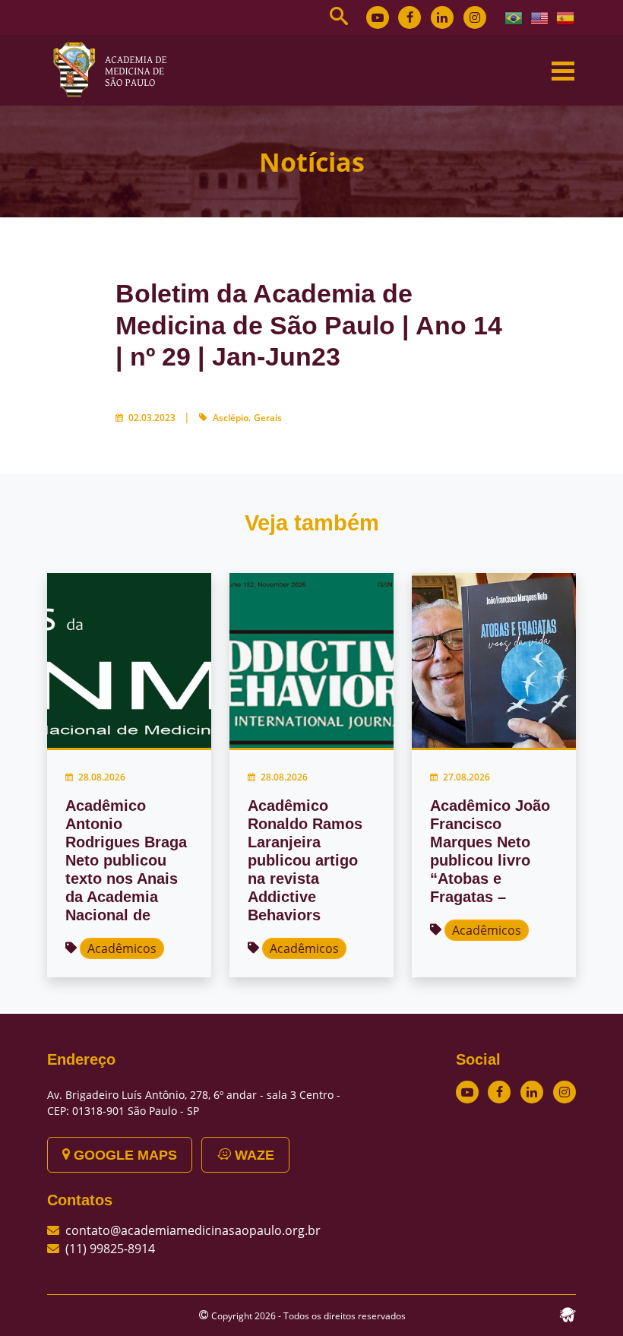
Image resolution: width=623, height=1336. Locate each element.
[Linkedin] (442, 17)
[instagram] (474, 17)
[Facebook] (409, 17)
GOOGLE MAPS (123, 1155)
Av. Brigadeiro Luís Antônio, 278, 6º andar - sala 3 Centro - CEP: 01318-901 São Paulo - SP (193, 1102)
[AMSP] (115, 69)
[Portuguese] (514, 16)
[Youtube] (377, 17)
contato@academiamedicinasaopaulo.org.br (193, 1230)
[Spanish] (566, 16)
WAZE (252, 1155)
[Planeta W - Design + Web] (567, 1313)
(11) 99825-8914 (110, 1248)
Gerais (268, 417)
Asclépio (230, 417)
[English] (540, 16)
